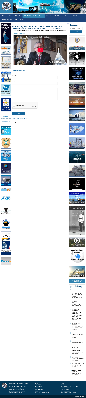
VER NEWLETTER (65, 388)
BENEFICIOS (38, 391)
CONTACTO (19, 19)
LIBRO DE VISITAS (65, 391)
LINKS (66, 15)
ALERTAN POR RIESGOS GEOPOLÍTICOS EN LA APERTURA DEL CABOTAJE (77, 326)
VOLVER (67, 24)
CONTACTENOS (65, 389)
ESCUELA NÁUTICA (53, 15)
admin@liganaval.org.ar (15, 392)
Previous (14, 5)
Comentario (15, 87)
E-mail (13, 81)
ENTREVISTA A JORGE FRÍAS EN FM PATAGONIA (78, 358)
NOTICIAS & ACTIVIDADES (33, 15)
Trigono (83, 396)
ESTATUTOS (38, 386)
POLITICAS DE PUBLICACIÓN (68, 392)
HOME (4, 15)
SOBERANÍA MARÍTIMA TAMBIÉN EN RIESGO (77, 342)
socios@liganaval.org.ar (15, 388)
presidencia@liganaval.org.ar (17, 391)
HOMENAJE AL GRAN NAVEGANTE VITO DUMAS (78, 365)
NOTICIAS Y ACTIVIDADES (42, 392)
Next (84, 5)
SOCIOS (74, 15)
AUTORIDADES (39, 389)
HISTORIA (37, 388)
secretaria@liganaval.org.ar (16, 389)
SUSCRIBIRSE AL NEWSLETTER (69, 386)
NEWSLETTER (7, 19)
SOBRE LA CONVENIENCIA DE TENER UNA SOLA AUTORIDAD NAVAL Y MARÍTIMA (78, 350)
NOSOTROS (38, 385)
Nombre (14, 75)
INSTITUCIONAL (15, 15)
